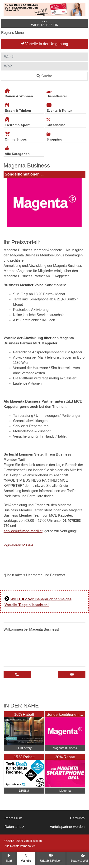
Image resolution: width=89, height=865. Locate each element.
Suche (46, 76)
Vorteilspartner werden (67, 827)
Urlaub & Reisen (50, 860)
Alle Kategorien (17, 154)
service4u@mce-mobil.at (23, 531)
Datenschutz (14, 827)
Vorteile (26, 860)
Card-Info (77, 818)
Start (9, 860)
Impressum (13, 818)
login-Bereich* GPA (18, 545)
